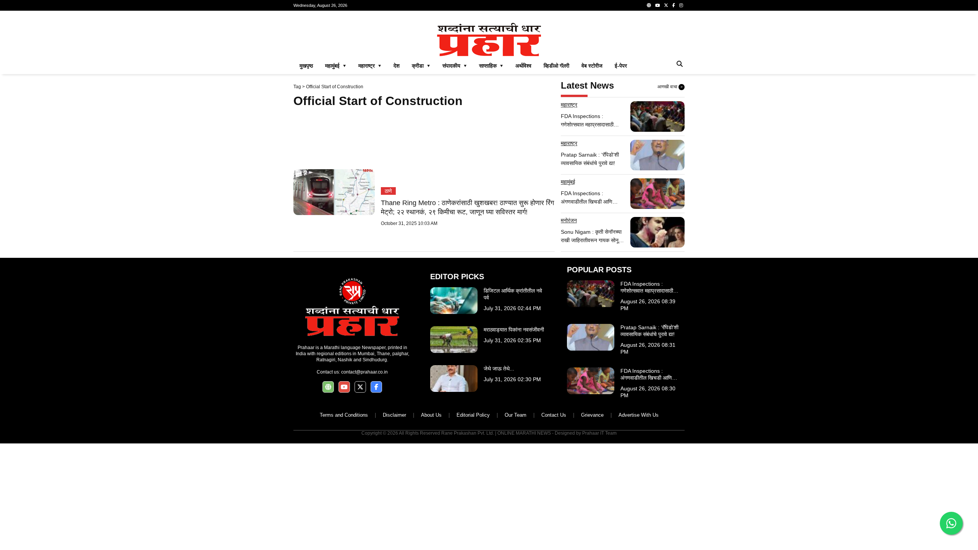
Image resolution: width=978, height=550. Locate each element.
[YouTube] (657, 5)
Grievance (592, 415)
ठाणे (388, 191)
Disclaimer (394, 415)
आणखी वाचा (670, 86)
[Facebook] (673, 5)
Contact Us (553, 415)
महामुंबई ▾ (335, 66)
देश (396, 66)
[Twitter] (666, 5)
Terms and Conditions (344, 415)
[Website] (649, 5)
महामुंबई (568, 182)
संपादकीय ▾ (454, 66)
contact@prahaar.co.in (364, 372)
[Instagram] (681, 5)
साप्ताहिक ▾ (491, 66)
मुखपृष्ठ (306, 66)
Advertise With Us (639, 415)
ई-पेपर (621, 66)
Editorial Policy (473, 415)
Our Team (515, 415)
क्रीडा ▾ (421, 66)
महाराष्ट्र (569, 105)
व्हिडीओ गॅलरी (556, 66)
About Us (431, 415)
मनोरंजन (569, 220)
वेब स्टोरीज (591, 66)
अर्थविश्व (523, 66)
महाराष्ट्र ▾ (369, 66)
